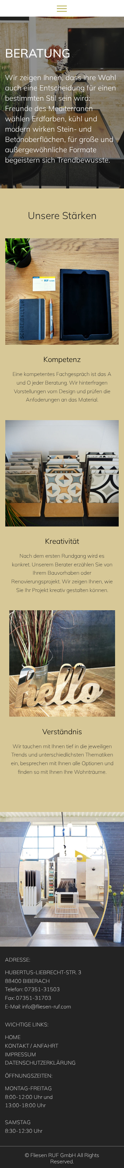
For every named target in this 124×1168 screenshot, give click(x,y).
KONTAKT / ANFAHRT (31, 1045)
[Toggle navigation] (62, 8)
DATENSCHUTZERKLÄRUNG (40, 1062)
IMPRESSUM (20, 1054)
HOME (13, 1037)
